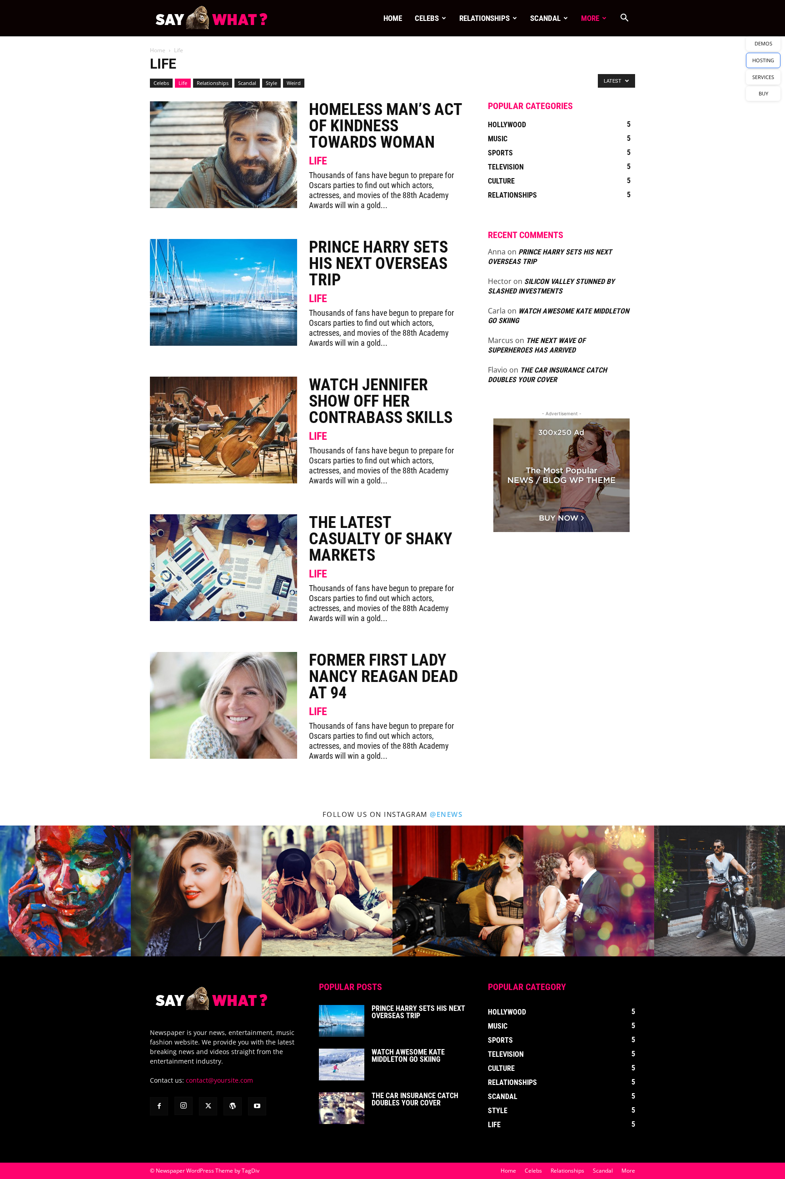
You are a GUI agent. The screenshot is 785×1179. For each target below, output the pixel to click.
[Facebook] (159, 1106)
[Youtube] (257, 1106)
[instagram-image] (65, 891)
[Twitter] (208, 1106)
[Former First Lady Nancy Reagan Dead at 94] (223, 705)
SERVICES (763, 77)
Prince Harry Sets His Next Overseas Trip (378, 263)
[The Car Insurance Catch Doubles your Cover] (341, 1108)
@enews (446, 814)
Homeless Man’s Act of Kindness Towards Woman (385, 126)
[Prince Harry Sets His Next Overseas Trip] (223, 292)
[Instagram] (183, 1106)
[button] (624, 19)
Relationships (484, 18)
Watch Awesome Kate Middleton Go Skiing (408, 1056)
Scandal (545, 18)
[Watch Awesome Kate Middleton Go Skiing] (341, 1064)
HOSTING (763, 60)
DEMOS (763, 43)
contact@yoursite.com (219, 1080)
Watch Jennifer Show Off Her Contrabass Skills (380, 401)
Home (392, 18)
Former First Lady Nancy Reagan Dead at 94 (383, 676)
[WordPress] (233, 1106)
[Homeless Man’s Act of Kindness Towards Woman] (223, 154)
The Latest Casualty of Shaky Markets (380, 539)
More (590, 18)
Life (183, 83)
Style (271, 83)
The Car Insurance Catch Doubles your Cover (415, 1099)
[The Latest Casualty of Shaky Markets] (223, 567)
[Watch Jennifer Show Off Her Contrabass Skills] (223, 430)
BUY (763, 93)
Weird (294, 83)
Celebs (427, 18)
